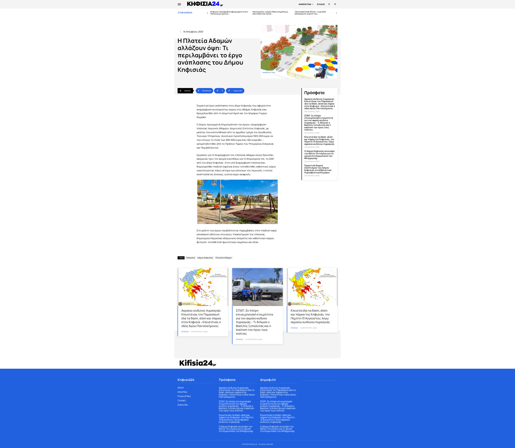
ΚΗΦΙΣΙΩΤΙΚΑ (269, 72)
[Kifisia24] (205, 3)
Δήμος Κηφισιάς (205, 257)
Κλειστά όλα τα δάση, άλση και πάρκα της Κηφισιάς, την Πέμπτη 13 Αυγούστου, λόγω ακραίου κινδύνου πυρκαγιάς (319, 140)
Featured (190, 257)
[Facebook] (329, 4)
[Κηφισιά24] (198, 362)
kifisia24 (185, 331)
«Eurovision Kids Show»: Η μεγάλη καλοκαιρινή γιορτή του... (310, 12)
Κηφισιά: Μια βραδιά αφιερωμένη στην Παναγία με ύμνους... (229, 12)
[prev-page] (207, 13)
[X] (335, 4)
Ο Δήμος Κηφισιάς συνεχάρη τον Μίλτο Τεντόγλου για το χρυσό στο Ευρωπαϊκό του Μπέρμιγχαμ (319, 155)
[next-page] (336, 13)
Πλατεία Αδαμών (224, 257)
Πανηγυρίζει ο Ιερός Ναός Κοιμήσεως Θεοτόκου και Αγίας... (270, 12)
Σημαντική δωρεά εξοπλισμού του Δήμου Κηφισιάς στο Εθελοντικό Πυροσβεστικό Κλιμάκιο (317, 169)
